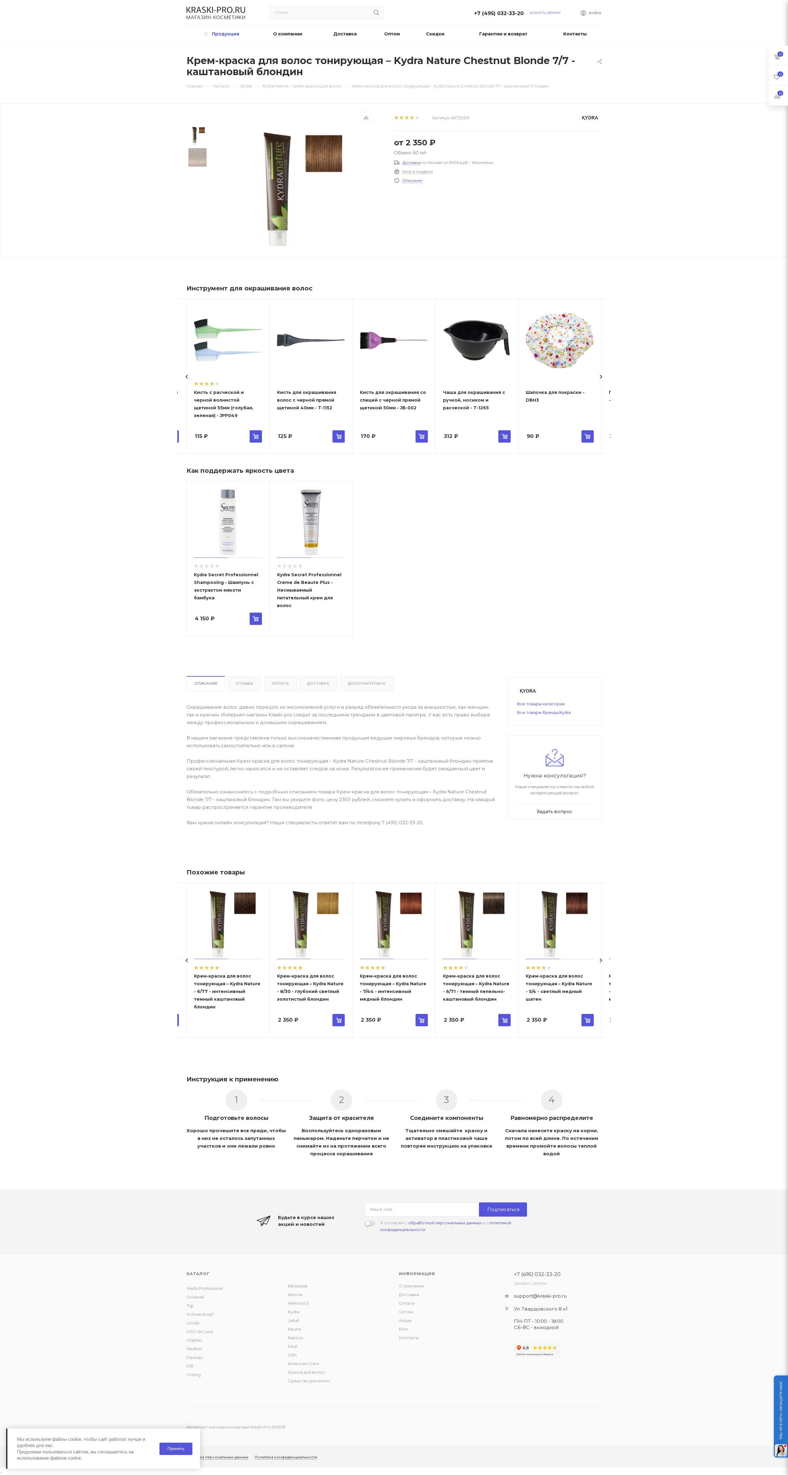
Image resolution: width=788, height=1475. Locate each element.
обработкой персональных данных (444, 1222)
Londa (193, 1322)
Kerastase (298, 1285)
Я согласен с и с (445, 1226)
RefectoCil (298, 1303)
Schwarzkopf (200, 1314)
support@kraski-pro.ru (540, 1296)
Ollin (292, 1354)
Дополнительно (367, 683)
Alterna (295, 1294)
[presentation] (187, 377)
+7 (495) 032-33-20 (500, 13)
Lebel (293, 1320)
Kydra (293, 1311)
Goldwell (195, 1297)
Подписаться (503, 1209)
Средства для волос (309, 1380)
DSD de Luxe (200, 1331)
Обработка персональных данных (215, 1457)
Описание (412, 180)
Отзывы (244, 683)
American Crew (303, 1363)
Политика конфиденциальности (286, 1457)
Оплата (280, 683)
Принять (175, 1448)
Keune (294, 1329)
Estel (292, 1346)
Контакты (409, 1337)
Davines (195, 1357)
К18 (190, 1366)
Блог (404, 1329)
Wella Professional (205, 1288)
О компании (411, 1285)
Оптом (406, 1311)
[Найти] (376, 12)
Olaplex (194, 1340)
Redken (195, 1348)
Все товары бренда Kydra (544, 712)
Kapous (295, 1337)
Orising (194, 1374)
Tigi (190, 1305)
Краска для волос (306, 1372)
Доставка (411, 162)
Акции (405, 1320)
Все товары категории (541, 703)
